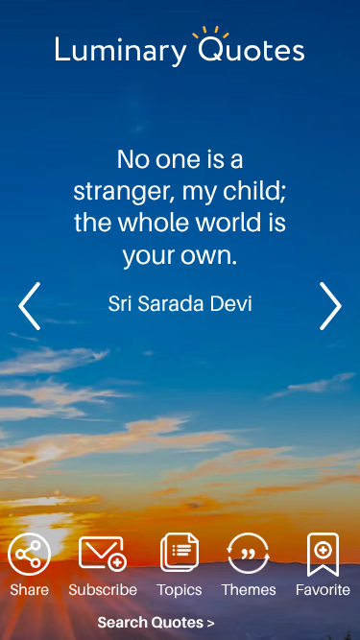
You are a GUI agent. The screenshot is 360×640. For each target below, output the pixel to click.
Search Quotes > (156, 622)
